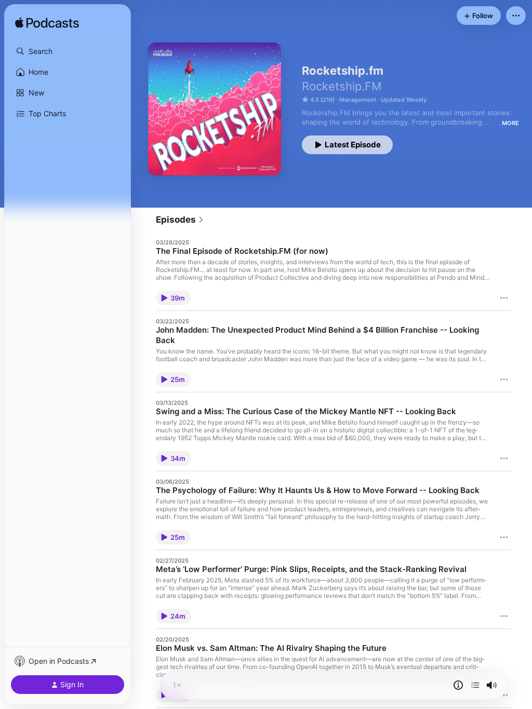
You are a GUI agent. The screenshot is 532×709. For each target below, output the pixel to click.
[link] (180, 219)
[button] (67, 51)
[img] (47, 23)
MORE (510, 123)
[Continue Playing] (475, 685)
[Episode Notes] (458, 685)
